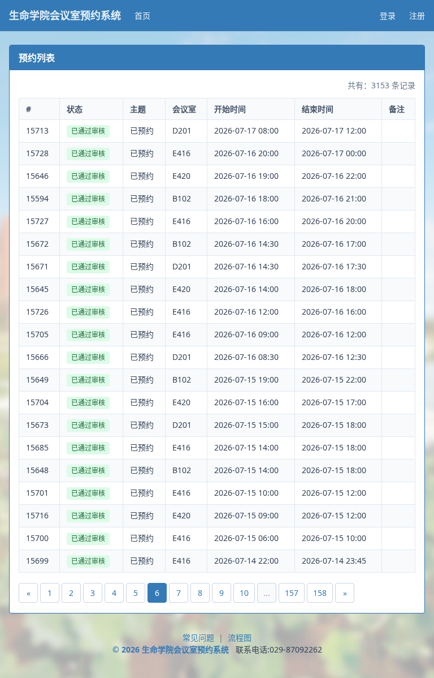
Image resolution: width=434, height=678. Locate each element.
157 (291, 592)
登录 (388, 15)
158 (320, 592)
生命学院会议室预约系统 (65, 15)
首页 (142, 15)
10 (244, 592)
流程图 (239, 637)
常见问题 (198, 637)
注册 (417, 15)
